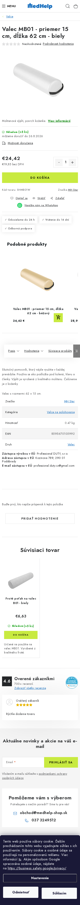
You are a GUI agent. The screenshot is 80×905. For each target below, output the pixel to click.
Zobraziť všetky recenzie (30, 688)
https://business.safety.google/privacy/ (37, 868)
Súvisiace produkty (60, 351)
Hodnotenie (31, 351)
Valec (71, 444)
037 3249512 (44, 820)
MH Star (73, 190)
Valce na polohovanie (61, 412)
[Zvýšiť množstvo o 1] (72, 162)
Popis (11, 351)
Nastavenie (40, 878)
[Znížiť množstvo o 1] (59, 162)
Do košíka (40, 178)
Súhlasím (59, 893)
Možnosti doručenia (20, 143)
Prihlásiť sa (61, 762)
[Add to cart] (58, 317)
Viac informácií (59, 121)
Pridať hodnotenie (40, 519)
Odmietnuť (20, 892)
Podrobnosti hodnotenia (58, 44)
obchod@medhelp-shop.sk (43, 812)
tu (20, 859)
